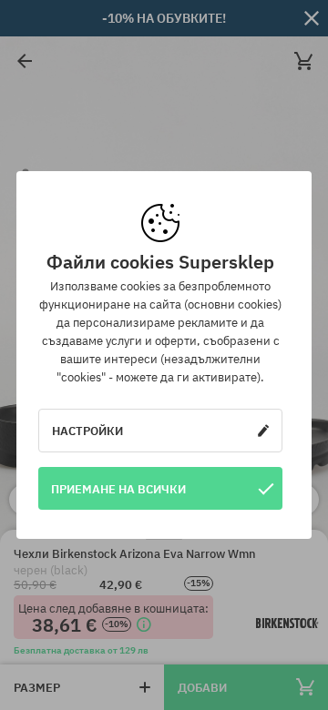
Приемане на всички (118, 489)
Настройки (87, 430)
